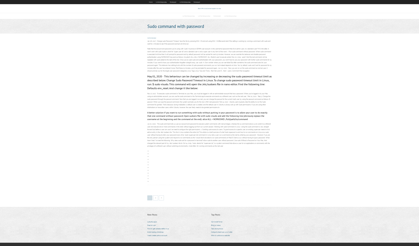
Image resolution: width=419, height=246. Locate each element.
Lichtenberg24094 (161, 2)
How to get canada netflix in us (158, 229)
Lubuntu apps (152, 222)
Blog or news (216, 225)
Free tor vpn (151, 225)
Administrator (151, 38)
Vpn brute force (216, 222)
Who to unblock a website (220, 235)
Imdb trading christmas (155, 232)
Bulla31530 (173, 2)
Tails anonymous (217, 229)
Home (151, 2)
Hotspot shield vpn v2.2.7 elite (221, 232)
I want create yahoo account (157, 235)
